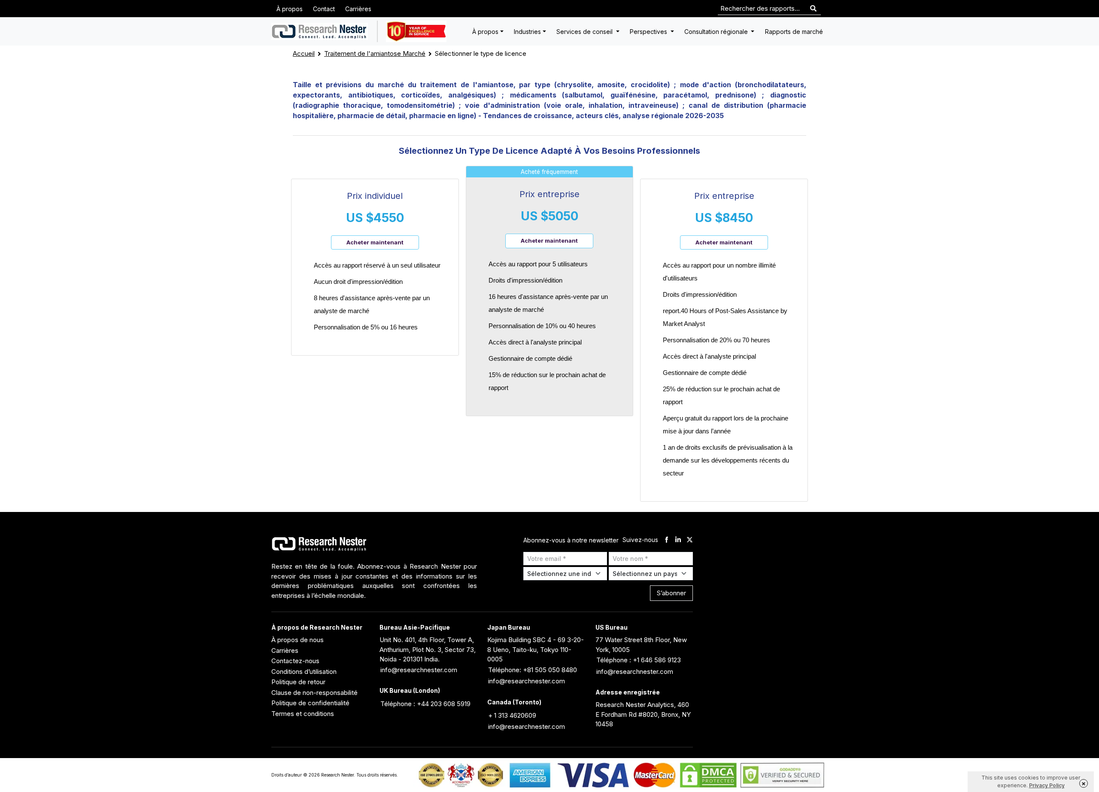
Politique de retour (298, 682)
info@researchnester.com (418, 670)
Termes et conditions (302, 714)
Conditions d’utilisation (304, 671)
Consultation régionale (717, 31)
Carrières (358, 8)
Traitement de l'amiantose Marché (374, 53)
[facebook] (666, 540)
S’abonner (671, 593)
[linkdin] (678, 540)
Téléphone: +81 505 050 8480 (532, 670)
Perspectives (649, 31)
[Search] (813, 8)
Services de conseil (585, 31)
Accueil (304, 53)
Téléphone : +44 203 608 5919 (425, 704)
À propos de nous (297, 640)
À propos (289, 8)
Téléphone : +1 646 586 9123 (638, 660)
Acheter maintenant (375, 242)
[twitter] (689, 540)
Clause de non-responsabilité (314, 692)
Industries (527, 31)
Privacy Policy (1047, 785)
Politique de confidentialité (310, 703)
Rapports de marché (794, 31)
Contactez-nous (295, 661)
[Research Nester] (319, 31)
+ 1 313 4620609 (512, 715)
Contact (324, 8)
